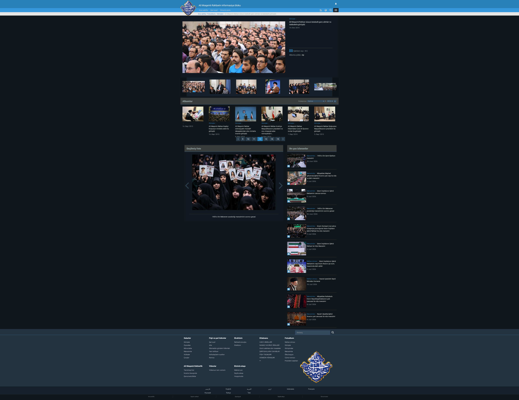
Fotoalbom (211, 14)
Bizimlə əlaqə (239, 366)
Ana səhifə (203, 10)
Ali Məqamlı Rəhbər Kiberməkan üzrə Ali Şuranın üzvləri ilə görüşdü (298, 128)
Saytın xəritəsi (195, 396)
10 (248, 139)
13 (266, 139)
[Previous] (238, 139)
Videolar (212, 366)
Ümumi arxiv (225, 10)
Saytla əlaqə (281, 396)
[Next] (283, 139)
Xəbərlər (187, 338)
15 (278, 139)
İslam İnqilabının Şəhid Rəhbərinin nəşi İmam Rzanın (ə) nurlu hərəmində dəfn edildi (321, 263)
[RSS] (320, 10)
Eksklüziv (238, 338)
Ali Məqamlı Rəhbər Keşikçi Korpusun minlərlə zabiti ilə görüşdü (219, 128)
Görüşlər (220, 14)
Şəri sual (213, 10)
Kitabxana (264, 338)
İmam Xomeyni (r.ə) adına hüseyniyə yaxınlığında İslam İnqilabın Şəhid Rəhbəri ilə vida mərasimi (321, 228)
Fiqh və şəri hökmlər (217, 338)
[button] (336, 10)
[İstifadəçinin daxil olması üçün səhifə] (336, 3)
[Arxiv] (272, 361)
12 (260, 139)
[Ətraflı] (290, 51)
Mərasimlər (311, 156)
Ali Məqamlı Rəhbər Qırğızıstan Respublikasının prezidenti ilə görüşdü (325, 128)
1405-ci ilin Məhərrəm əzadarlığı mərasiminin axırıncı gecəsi (234, 217)
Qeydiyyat (238, 396)
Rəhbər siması (312, 261)
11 (254, 139)
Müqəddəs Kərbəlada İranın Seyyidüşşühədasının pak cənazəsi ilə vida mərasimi (319, 298)
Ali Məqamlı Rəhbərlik (193, 366)
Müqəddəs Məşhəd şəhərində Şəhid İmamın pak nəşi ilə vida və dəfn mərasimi (321, 175)
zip (302, 55)
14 (272, 139)
